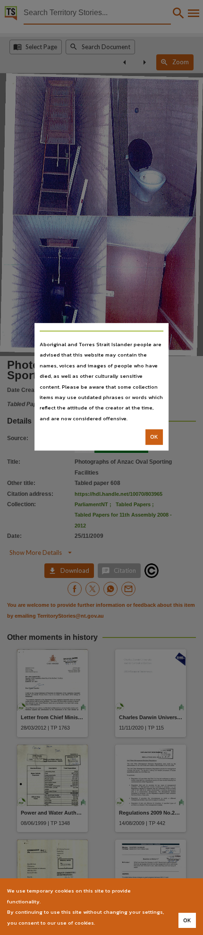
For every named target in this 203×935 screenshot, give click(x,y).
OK (154, 437)
